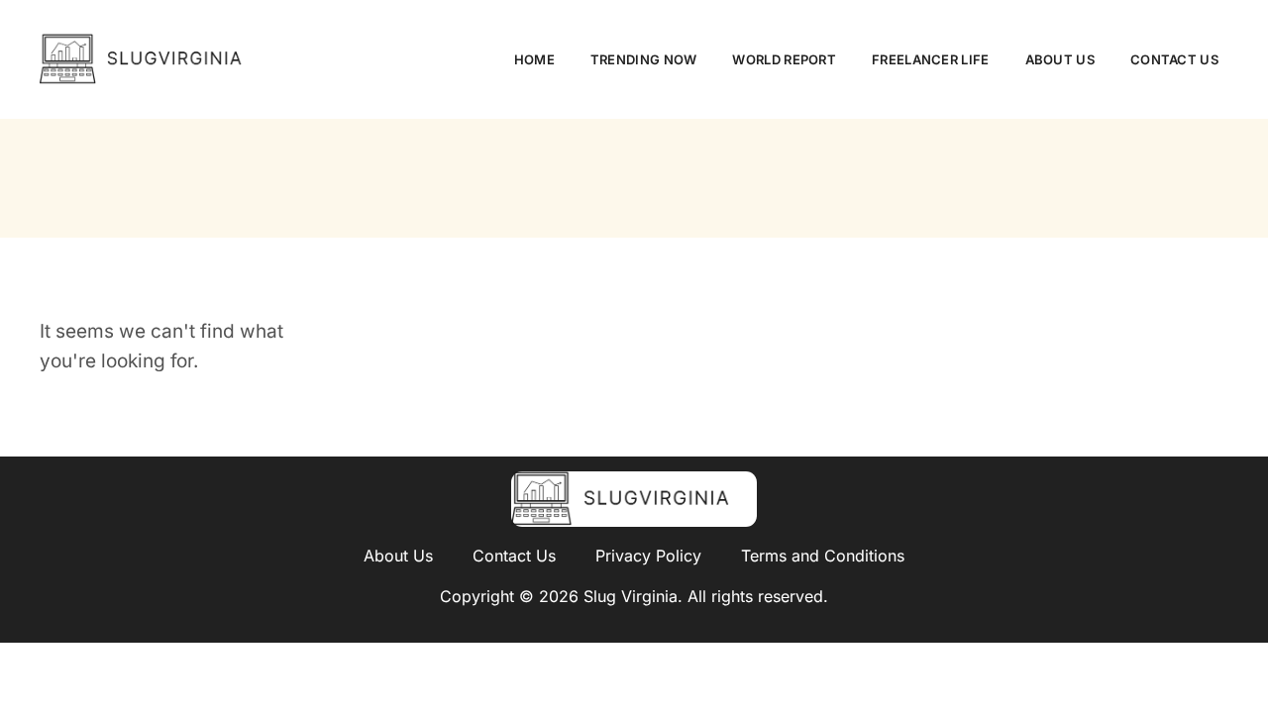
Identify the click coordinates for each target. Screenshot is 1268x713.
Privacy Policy (648, 555)
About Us (1060, 59)
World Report (784, 59)
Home (534, 59)
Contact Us (1174, 59)
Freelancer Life (931, 59)
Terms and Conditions (822, 555)
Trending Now (643, 59)
